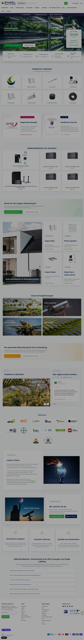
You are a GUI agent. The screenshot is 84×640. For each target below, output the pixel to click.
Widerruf (4, 637)
